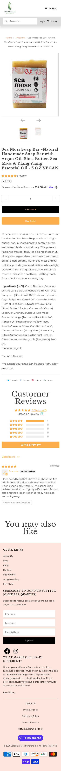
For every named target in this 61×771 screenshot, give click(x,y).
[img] (9, 466)
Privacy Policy (30, 709)
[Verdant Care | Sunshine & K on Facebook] (7, 651)
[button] (9, 175)
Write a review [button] (30, 444)
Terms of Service (30, 722)
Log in (42, 21)
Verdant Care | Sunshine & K (24, 746)
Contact (7, 570)
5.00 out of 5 (39, 410)
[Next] (38, 120)
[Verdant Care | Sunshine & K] (8, 8)
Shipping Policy (30, 716)
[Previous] (22, 120)
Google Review (11, 579)
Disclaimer (30, 703)
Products (20, 37)
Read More (8, 692)
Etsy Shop (8, 584)
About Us (8, 556)
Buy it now (30, 221)
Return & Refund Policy (30, 728)
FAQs (6, 565)
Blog (5, 560)
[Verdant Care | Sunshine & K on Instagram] (16, 651)
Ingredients (9, 574)
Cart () (53, 21)
